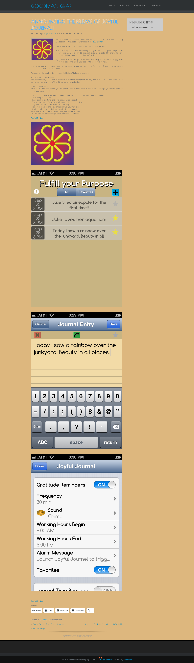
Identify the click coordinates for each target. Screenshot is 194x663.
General (43, 620)
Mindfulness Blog (141, 6)
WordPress (128, 660)
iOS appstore (98, 42)
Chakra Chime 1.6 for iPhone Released (48, 624)
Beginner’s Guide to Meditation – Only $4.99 (103, 624)
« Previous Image (38, 628)
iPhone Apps (124, 6)
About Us (111, 6)
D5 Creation (107, 660)
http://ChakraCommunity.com (141, 27)
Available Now (37, 118)
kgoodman (50, 33)
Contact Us (156, 6)
